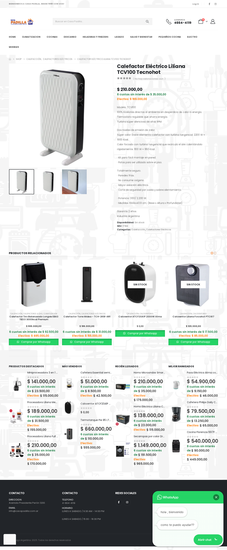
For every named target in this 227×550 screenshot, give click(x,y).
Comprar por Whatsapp (35, 342)
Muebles (14, 46)
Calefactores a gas (33, 313)
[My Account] (213, 21)
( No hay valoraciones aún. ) (149, 78)
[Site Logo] (22, 21)
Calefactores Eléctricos (158, 229)
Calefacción (138, 229)
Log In (195, 3)
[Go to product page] (34, 284)
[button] (9, 115)
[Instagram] (215, 3)
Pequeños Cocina (170, 36)
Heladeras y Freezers (95, 36)
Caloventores (146, 313)
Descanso (70, 36)
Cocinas (52, 36)
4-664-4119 (68, 503)
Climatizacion (31, 36)
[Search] (147, 21)
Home (12, 36)
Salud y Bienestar (141, 36)
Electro (192, 36)
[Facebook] (209, 3)
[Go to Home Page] (10, 59)
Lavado (119, 36)
